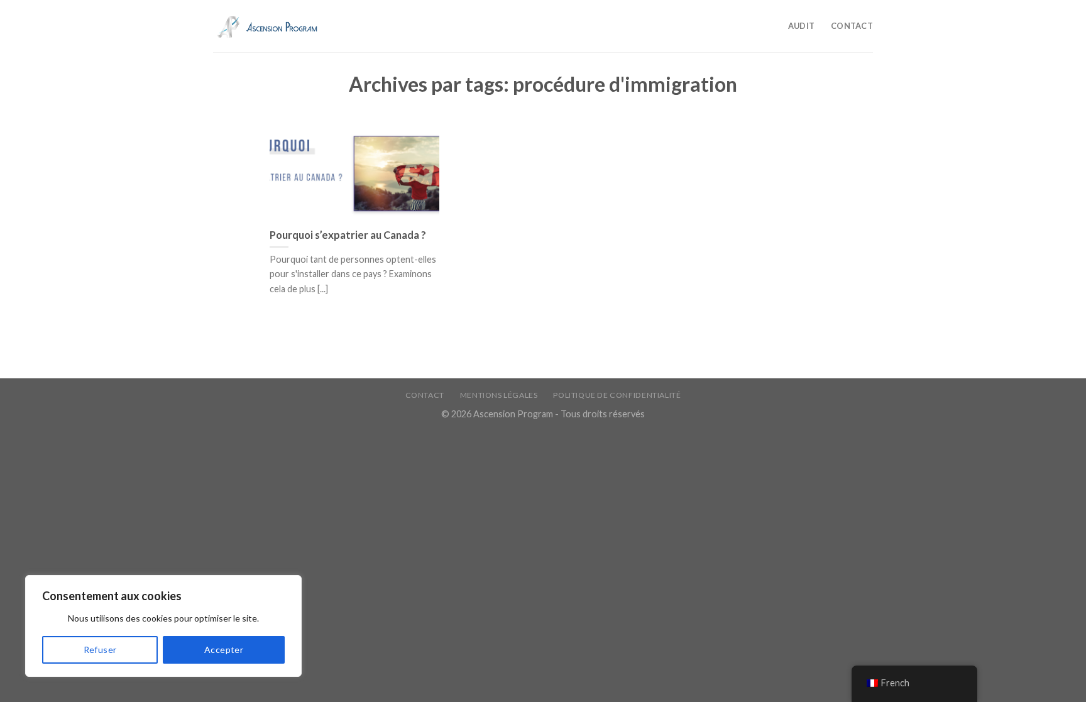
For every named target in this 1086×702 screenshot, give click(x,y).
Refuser (100, 649)
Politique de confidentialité (617, 395)
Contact (852, 26)
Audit (801, 26)
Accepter (223, 649)
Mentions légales (499, 395)
